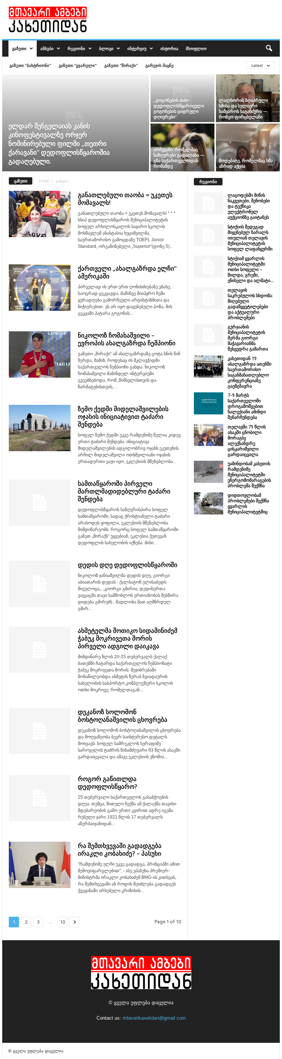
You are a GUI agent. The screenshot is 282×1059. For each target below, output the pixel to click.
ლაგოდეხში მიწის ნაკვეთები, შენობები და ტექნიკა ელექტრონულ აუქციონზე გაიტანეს (249, 206)
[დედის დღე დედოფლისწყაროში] (39, 584)
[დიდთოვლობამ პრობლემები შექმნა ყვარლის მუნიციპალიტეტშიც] (208, 503)
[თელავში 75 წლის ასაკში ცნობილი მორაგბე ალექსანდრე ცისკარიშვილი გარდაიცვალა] (208, 435)
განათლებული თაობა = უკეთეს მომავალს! (125, 198)
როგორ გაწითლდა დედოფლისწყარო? (107, 782)
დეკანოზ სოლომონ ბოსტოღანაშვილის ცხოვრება (122, 715)
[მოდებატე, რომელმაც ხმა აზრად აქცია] (248, 147)
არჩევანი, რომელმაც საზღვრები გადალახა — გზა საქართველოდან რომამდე (179, 157)
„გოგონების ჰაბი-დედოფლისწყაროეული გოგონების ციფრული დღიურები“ (178, 108)
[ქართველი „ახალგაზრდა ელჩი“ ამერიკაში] (39, 287)
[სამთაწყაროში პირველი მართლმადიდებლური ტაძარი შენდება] (39, 502)
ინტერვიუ (137, 48)
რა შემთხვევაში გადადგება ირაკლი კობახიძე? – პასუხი (120, 849)
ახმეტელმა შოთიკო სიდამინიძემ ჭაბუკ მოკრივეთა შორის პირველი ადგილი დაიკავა (127, 638)
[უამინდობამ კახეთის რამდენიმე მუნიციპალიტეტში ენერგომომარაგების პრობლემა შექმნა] (208, 472)
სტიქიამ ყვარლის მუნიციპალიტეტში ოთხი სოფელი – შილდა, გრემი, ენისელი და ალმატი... (251, 269)
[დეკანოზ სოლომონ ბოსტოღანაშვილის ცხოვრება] (39, 731)
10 (62, 922)
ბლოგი (106, 48)
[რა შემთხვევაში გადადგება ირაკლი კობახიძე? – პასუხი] (39, 865)
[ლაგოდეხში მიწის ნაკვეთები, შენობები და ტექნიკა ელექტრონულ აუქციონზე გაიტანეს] (208, 203)
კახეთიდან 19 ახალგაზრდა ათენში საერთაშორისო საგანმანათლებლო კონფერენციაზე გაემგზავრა (249, 372)
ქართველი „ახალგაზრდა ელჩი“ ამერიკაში (127, 272)
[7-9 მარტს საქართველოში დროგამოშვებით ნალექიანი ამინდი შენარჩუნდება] (208, 403)
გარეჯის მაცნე (159, 65)
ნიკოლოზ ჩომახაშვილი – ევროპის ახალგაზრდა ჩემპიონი (127, 339)
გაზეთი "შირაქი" (121, 65)
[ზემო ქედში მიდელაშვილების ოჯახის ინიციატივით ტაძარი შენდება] (39, 428)
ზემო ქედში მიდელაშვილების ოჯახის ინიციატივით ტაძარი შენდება (123, 416)
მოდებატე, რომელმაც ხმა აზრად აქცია (246, 163)
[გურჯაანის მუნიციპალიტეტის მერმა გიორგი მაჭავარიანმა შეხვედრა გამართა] (208, 335)
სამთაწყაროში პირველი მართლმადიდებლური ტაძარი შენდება (124, 491)
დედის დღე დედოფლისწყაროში (127, 564)
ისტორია (169, 48)
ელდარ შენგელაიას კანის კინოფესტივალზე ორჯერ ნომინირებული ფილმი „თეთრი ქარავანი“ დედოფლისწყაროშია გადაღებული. (59, 143)
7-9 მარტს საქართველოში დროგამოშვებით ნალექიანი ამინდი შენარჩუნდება (247, 406)
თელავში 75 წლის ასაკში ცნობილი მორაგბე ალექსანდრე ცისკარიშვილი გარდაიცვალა (247, 440)
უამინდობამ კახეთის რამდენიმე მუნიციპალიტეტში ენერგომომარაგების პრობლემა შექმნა (249, 474)
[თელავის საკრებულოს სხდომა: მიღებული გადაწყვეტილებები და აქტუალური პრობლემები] (208, 298)
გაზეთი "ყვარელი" (78, 65)
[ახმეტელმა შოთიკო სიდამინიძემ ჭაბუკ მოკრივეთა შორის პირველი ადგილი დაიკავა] (39, 650)
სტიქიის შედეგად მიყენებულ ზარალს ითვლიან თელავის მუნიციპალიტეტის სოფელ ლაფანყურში (250, 238)
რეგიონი (76, 48)
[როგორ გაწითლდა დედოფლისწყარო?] (39, 798)
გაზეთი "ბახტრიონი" (30, 65)
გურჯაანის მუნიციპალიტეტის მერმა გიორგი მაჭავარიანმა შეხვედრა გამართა (248, 338)
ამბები (47, 48)
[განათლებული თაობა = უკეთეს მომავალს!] (39, 214)
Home (44, 180)
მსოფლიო (196, 48)
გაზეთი (19, 48)
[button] (269, 48)
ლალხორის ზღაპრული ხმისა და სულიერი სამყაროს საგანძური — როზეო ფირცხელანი (243, 108)
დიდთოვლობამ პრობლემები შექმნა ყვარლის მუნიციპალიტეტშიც (248, 503)
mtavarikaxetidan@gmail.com (154, 1018)
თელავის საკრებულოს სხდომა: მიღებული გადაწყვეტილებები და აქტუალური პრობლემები (250, 304)
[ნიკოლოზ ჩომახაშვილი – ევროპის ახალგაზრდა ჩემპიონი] (39, 354)
